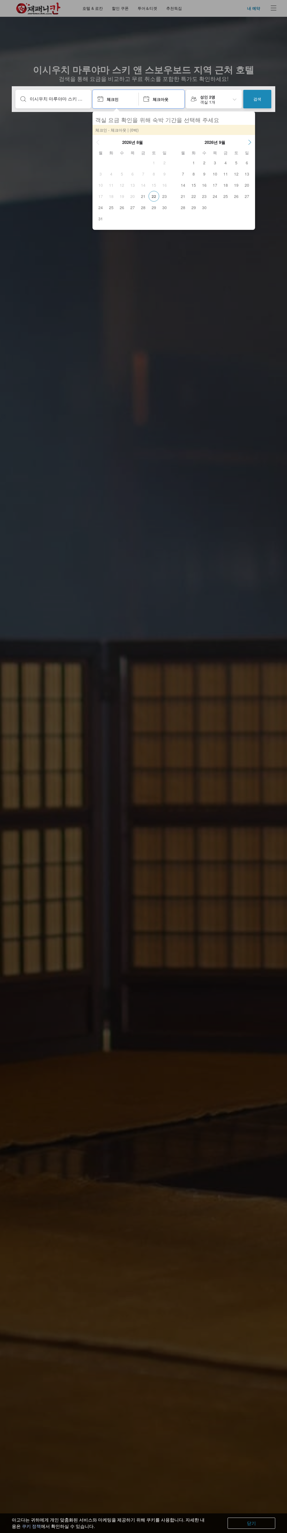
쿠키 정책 (31, 1526)
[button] (97, 142)
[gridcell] (154, 162)
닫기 (251, 1523)
